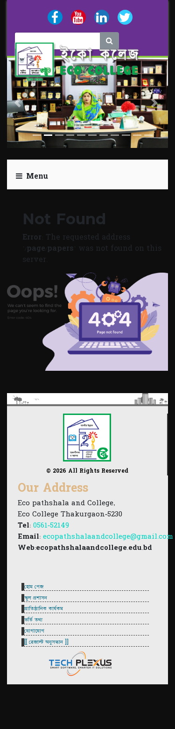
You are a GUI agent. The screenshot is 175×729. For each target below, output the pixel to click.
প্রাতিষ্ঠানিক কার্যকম (43, 608)
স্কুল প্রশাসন (35, 598)
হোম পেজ (33, 586)
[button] (19, 103)
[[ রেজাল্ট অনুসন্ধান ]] (46, 642)
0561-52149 (51, 525)
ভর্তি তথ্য (33, 619)
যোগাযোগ (34, 631)
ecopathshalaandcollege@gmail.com (108, 537)
